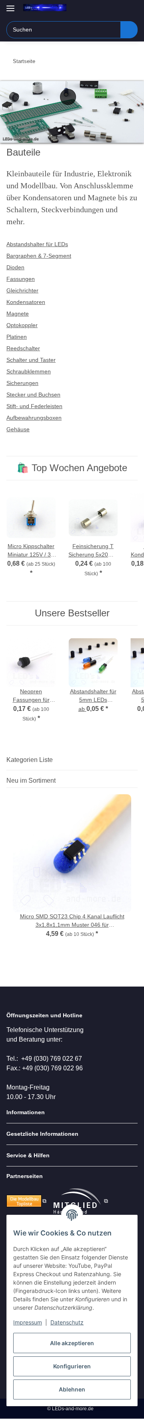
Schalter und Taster (31, 360)
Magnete (17, 313)
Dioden (15, 267)
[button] (106, 9)
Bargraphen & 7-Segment (38, 256)
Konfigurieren (72, 1366)
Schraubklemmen (28, 371)
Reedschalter (23, 348)
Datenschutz (67, 1322)
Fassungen (20, 279)
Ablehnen (72, 1389)
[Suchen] (129, 29)
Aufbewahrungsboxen (34, 417)
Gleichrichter (22, 290)
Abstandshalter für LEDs (37, 244)
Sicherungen (22, 383)
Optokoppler (22, 325)
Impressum (27, 1322)
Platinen (16, 337)
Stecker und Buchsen (33, 394)
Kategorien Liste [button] (29, 759)
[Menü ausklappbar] (10, 5)
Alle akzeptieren (72, 1343)
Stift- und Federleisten (34, 406)
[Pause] (68, 97)
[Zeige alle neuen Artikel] (135, 780)
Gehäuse (18, 429)
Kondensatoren (25, 302)
